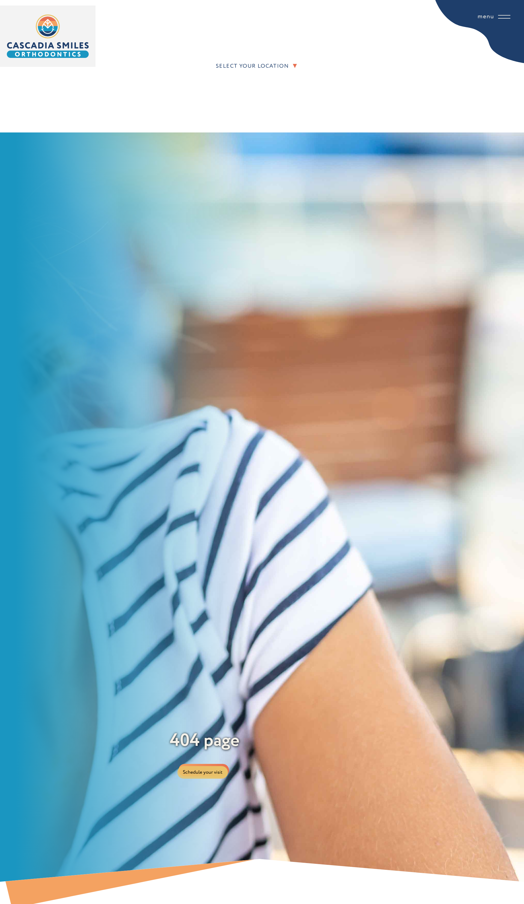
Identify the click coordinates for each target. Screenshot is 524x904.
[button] (421, 66)
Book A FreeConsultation (234, 98)
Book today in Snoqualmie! (267, 98)
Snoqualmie (232, 84)
